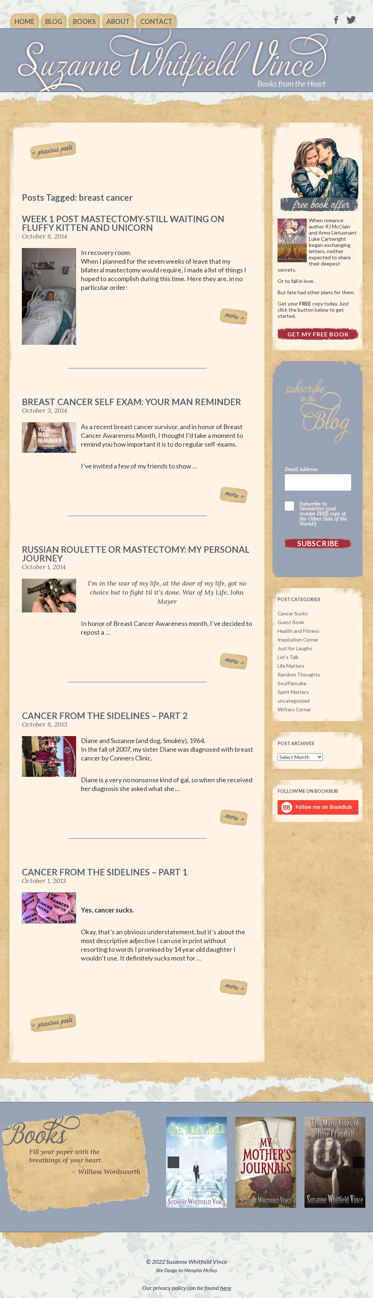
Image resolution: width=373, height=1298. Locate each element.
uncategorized (294, 701)
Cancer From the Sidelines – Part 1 (105, 872)
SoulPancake (292, 683)
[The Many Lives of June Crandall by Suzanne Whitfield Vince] (285, 1162)
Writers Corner (294, 709)
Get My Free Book (318, 334)
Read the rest (233, 317)
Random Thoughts (299, 674)
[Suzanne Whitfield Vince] (186, 60)
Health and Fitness (298, 631)
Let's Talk (288, 657)
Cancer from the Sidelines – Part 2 (105, 715)
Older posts (54, 149)
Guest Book (291, 622)
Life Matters (291, 666)
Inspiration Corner (298, 639)
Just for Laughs (295, 648)
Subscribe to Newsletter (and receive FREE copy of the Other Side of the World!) (323, 514)
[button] (173, 1162)
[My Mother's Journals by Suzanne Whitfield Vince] (216, 1162)
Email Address (301, 469)
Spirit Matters (293, 692)
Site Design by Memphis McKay (186, 1270)
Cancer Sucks (293, 613)
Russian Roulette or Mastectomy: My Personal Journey (136, 553)
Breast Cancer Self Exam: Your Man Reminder (131, 401)
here (225, 1287)
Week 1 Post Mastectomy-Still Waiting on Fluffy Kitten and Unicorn (123, 223)
